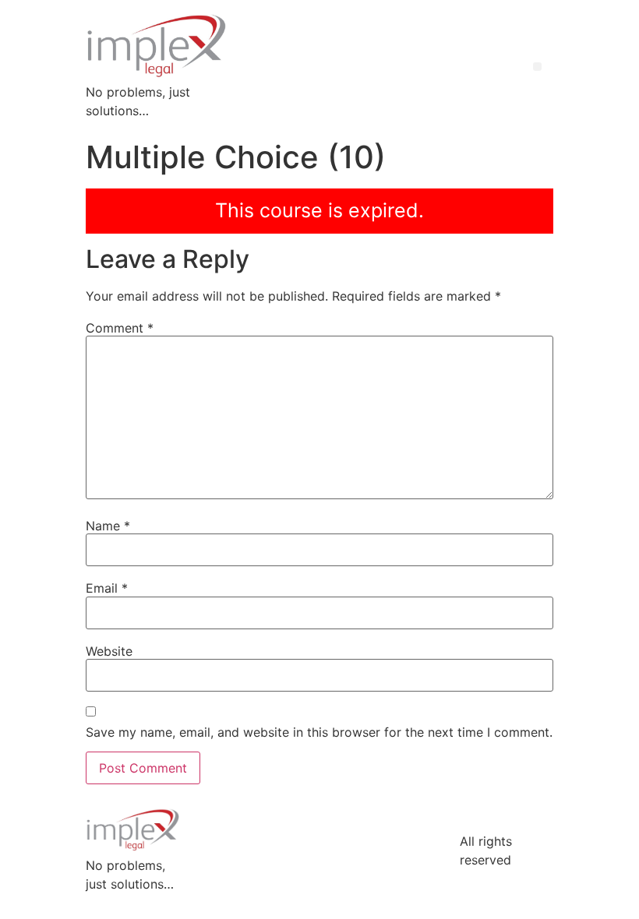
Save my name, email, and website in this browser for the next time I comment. (319, 732)
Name (108, 525)
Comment (120, 328)
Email (107, 588)
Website (109, 651)
